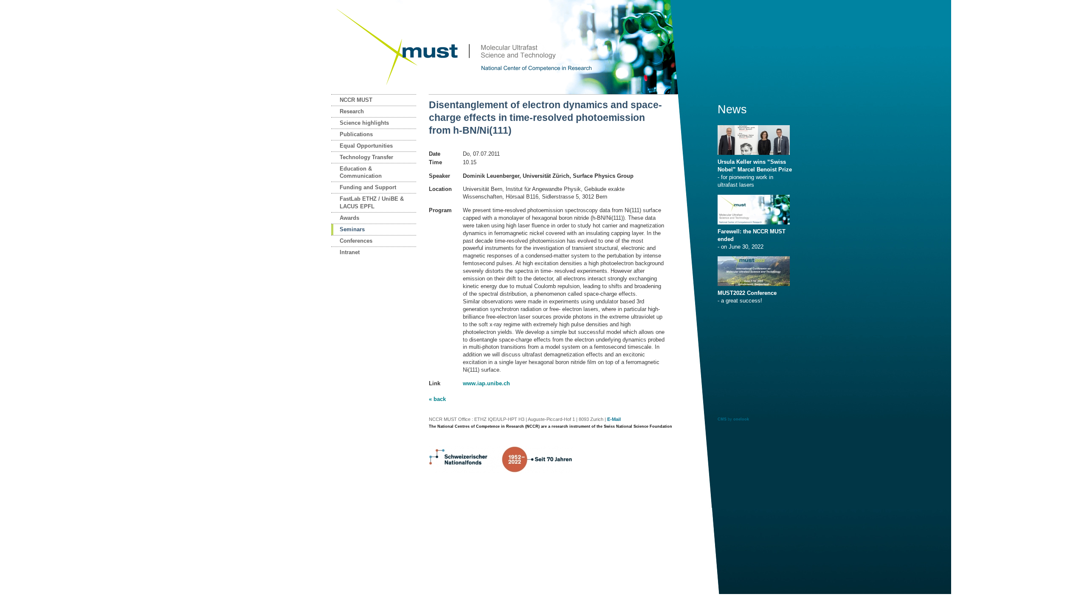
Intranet (350, 252)
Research (352, 111)
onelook (741, 419)
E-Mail (614, 419)
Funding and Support (368, 187)
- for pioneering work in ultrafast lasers (755, 173)
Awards (349, 218)
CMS (722, 419)
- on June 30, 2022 (752, 239)
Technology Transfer (366, 157)
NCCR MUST (356, 100)
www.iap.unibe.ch (486, 383)
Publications (356, 134)
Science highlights (364, 123)
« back (437, 399)
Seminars (352, 229)
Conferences (356, 241)
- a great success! (747, 297)
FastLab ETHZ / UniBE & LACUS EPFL (372, 203)
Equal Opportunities (366, 146)
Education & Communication (361, 172)
